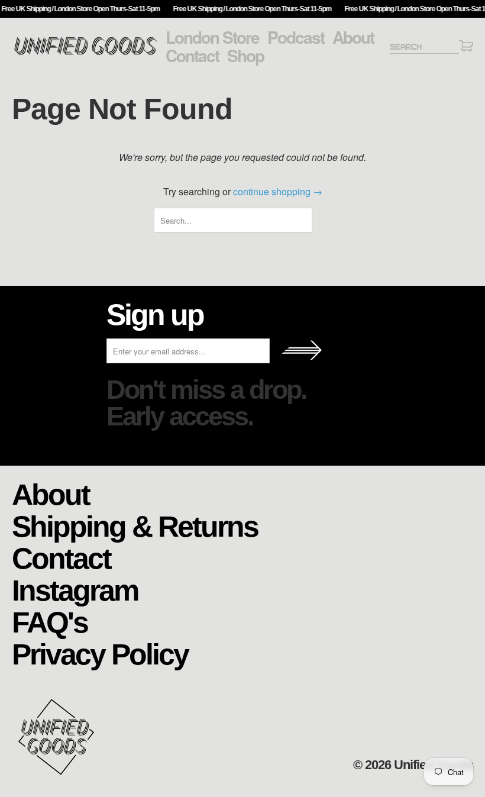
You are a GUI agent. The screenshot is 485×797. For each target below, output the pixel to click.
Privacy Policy (100, 653)
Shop (245, 55)
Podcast (295, 37)
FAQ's (50, 621)
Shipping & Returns (135, 525)
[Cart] (466, 47)
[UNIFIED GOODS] (86, 53)
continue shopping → (277, 191)
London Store (212, 37)
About (353, 37)
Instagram (75, 589)
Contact (192, 55)
